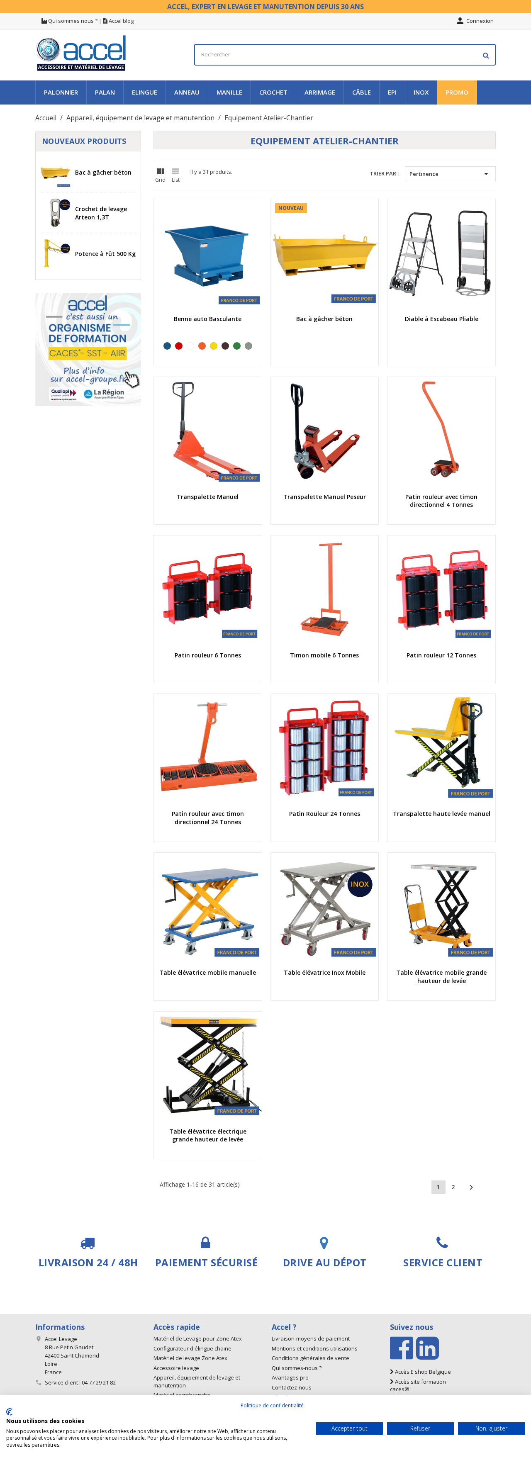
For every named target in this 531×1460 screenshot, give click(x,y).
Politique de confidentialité (272, 1405)
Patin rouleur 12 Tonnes (441, 655)
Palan (105, 92)
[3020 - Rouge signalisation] (179, 346)
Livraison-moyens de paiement (311, 1338)
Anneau (187, 92)
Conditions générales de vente (310, 1358)
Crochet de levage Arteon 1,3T (101, 213)
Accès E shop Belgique (422, 1371)
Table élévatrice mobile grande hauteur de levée (441, 976)
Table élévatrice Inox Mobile (324, 972)
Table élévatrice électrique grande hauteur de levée (207, 1135)
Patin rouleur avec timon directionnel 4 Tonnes (441, 501)
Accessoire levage (176, 1368)
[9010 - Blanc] (190, 346)
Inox (421, 92)
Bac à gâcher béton (103, 172)
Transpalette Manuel (208, 497)
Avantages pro (290, 1377)
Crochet (273, 92)
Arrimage (319, 92)
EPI (392, 92)
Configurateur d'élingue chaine (192, 1348)
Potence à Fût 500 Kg (105, 254)
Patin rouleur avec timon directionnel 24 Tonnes (208, 818)
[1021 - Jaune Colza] (213, 346)
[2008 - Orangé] (202, 346)
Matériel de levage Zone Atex (190, 1358)
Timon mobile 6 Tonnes (324, 655)
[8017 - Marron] (225, 346)
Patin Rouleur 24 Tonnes (324, 814)
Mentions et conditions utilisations (315, 1348)
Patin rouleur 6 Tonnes (208, 655)
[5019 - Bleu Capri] (167, 346)
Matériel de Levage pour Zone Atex (197, 1338)
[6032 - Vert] (237, 346)
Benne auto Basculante (207, 319)
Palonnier (61, 92)
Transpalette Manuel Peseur (324, 497)
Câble (361, 92)
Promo (457, 92)
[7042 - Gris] (248, 346)
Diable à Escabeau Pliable (441, 319)
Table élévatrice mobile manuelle (207, 972)
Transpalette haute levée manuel (441, 814)
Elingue (144, 92)
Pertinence (450, 174)
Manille (229, 92)
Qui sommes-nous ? (297, 1368)
